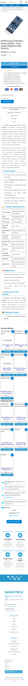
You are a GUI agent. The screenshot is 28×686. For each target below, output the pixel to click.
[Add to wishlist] (11, 332)
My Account (8, 662)
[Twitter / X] (10, 579)
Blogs (14, 621)
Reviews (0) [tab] (14, 115)
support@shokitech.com (11, 606)
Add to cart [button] (21, 351)
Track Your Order (10, 671)
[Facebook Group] (19, 579)
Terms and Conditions (14, 643)
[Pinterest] (15, 579)
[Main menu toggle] (26, 2)
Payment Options (14, 632)
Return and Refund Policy (14, 651)
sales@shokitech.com (14, 513)
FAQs (14, 619)
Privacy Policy (14, 646)
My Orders (7, 668)
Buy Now (14, 67)
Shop (11, 5)
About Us (14, 629)
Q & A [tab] (14, 121)
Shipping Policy (14, 649)
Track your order (14, 521)
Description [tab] (14, 109)
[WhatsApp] (21, 577)
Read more (7, 351)
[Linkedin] (12, 577)
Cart (17, 5)
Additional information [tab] (14, 112)
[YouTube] (8, 577)
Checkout (7, 666)
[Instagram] (17, 577)
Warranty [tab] (14, 118)
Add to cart (14, 63)
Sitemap (14, 654)
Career (14, 624)
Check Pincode (7, 101)
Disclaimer (14, 641)
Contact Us (14, 626)
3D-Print (4, 5)
